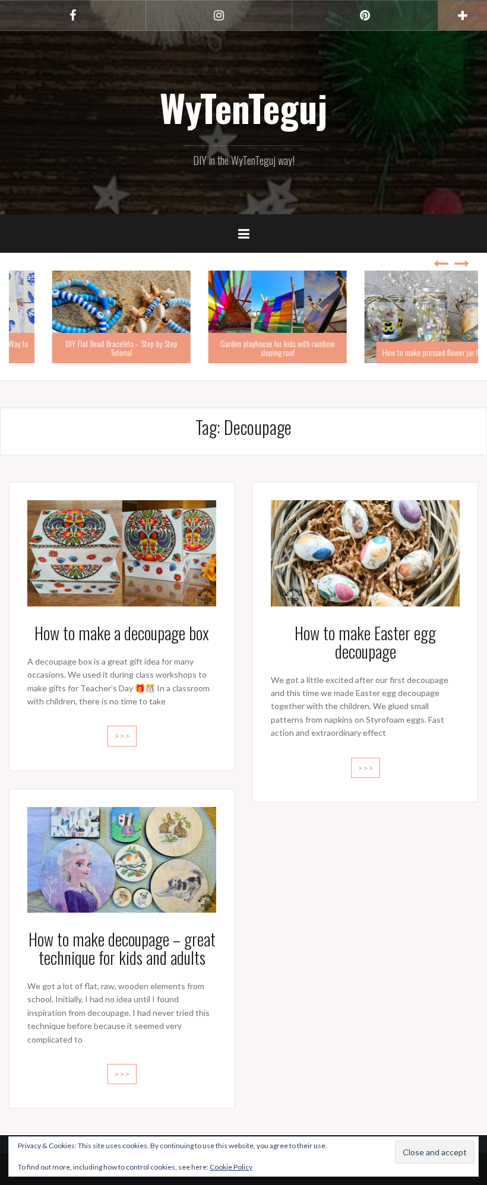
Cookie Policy (231, 1166)
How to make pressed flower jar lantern (405, 352)
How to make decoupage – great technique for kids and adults (122, 948)
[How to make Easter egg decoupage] (365, 552)
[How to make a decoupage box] (121, 552)
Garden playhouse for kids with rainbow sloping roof (243, 347)
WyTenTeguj (243, 107)
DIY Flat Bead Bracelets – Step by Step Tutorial (87, 347)
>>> (122, 735)
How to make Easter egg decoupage (365, 642)
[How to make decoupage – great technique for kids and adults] (121, 859)
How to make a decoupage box (121, 633)
